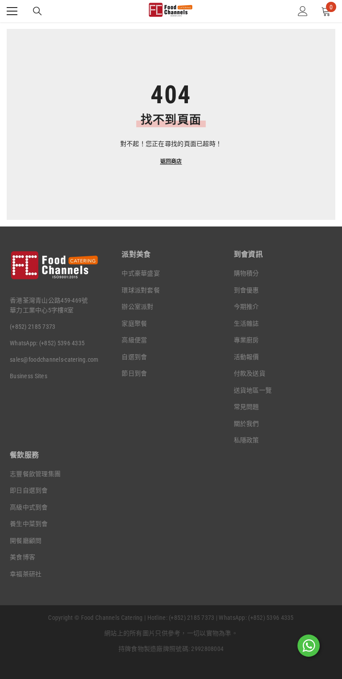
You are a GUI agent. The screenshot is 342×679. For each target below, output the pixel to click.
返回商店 (171, 161)
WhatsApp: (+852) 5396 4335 (47, 343)
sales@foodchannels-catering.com (54, 359)
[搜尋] (37, 11)
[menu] (12, 11)
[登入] (303, 11)
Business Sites (28, 376)
